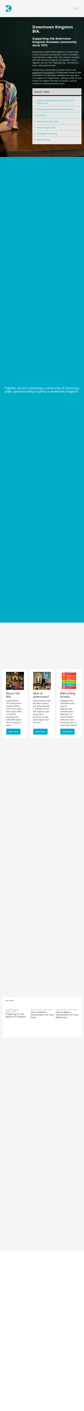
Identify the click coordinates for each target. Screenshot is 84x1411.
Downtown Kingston (12, 1010)
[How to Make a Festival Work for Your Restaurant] (67, 1005)
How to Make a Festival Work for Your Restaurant (67, 1015)
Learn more (13, 731)
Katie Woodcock (36, 1010)
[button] (75, 1000)
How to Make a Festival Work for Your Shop (42, 1015)
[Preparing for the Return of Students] (17, 1005)
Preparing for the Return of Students (16, 1015)
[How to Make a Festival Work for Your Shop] (42, 1005)
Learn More (67, 731)
